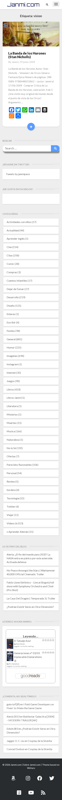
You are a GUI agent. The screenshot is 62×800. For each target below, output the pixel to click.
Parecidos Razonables (19, 464)
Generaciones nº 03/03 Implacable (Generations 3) (28, 656)
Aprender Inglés (16, 238)
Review (11, 481)
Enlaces (11, 314)
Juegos (11, 381)
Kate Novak (20, 644)
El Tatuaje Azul (22, 640)
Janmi (15, 61)
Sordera (11, 489)
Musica (11, 431)
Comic (10, 263)
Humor (11, 347)
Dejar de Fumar (15, 288)
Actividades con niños (19, 221)
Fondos (11, 330)
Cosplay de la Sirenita (40, 740)
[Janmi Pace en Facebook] (39, 776)
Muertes (11, 422)
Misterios (12, 414)
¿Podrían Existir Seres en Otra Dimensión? (30, 606)
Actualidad (13, 230)
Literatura (12, 406)
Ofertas (11, 456)
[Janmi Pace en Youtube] (31, 791)
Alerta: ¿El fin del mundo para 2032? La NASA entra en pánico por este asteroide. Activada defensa (30, 558)
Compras (12, 272)
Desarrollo (13, 297)
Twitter (11, 506)
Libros (10, 389)
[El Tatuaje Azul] (10, 645)
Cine (9, 246)
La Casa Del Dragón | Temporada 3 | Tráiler (31, 598)
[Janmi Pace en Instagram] (27, 776)
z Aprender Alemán (17, 531)
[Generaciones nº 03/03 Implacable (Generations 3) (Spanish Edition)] (10, 657)
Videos (11, 523)
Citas (10, 255)
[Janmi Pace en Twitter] (52, 776)
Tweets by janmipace (18, 174)
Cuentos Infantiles (17, 280)
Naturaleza (13, 439)
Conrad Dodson (15, 749)
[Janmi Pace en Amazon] (13, 776)
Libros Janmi (14, 397)
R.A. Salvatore (14, 664)
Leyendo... (30, 636)
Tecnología (13, 498)
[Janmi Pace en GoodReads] (19, 791)
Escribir (11, 322)
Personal (12, 473)
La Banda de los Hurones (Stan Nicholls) (27, 55)
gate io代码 (13, 704)
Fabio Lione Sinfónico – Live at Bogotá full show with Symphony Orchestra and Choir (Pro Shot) (30, 586)
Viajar (10, 514)
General (11, 339)
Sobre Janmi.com (31, 764)
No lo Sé (11, 448)
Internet (11, 372)
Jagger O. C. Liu (15, 740)
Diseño (11, 305)
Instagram (12, 364)
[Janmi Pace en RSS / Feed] (43, 791)
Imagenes (12, 355)
